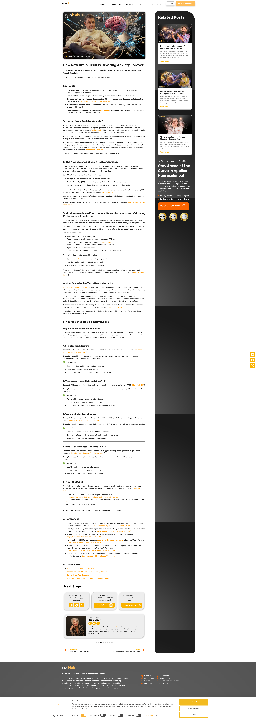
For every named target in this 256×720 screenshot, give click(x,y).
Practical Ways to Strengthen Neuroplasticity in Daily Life (172, 92)
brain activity (97, 130)
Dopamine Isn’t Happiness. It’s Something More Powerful (173, 47)
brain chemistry (106, 242)
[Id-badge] (98, 623)
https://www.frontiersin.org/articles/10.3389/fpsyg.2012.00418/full (92, 550)
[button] (252, 354)
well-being (104, 110)
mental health (68, 502)
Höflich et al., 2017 (137, 385)
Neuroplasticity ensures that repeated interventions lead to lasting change (94, 497)
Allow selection (193, 708)
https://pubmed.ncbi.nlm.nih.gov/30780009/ (98, 556)
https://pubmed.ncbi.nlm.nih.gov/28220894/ (113, 531)
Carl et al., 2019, (87, 453)
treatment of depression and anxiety (110, 540)
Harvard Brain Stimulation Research (80, 569)
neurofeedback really (78, 259)
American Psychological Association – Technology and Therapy (90, 578)
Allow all (194, 702)
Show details (149, 715)
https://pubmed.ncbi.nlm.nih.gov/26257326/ (84, 537)
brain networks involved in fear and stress (95, 101)
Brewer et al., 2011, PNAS (95, 150)
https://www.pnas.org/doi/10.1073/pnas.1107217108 (110, 526)
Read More (164, 61)
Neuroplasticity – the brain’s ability (76, 287)
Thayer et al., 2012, (84, 420)
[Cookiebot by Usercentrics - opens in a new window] (58, 716)
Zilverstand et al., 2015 (115, 307)
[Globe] (94, 623)
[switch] (103, 715)
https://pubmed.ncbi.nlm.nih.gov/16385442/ (84, 542)
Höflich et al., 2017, (108, 192)
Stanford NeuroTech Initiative (78, 575)
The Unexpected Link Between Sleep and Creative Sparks (173, 138)
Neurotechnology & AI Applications (80, 57)
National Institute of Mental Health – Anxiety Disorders (87, 572)
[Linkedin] (90, 623)
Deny (194, 715)
